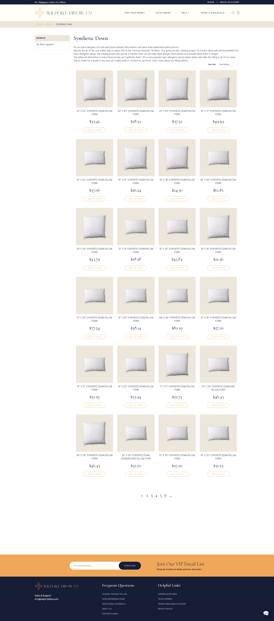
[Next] (170, 496)
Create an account (229, 2)
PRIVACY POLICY (165, 609)
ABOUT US (106, 609)
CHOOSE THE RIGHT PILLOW (114, 594)
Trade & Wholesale (213, 13)
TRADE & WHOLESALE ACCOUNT (172, 604)
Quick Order (163, 13)
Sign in (211, 2)
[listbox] (227, 64)
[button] (266, 613)
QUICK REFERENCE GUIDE (113, 599)
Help (185, 13)
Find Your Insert (134, 13)
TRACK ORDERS (165, 599)
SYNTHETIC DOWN (110, 614)
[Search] (233, 13)
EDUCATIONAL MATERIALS (113, 604)
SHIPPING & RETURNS (167, 594)
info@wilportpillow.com (47, 599)
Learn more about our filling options (170, 60)
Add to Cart (94, 130)
